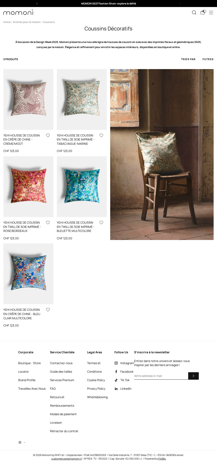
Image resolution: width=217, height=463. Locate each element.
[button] (108, 3)
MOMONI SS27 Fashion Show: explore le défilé (108, 3)
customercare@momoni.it (66, 458)
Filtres (208, 59)
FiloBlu (162, 458)
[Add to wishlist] (48, 135)
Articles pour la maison (27, 22)
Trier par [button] (188, 59)
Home (7, 22)
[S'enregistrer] (193, 375)
